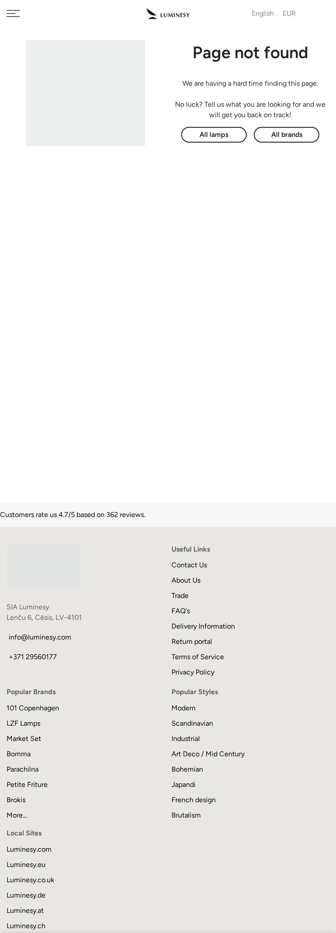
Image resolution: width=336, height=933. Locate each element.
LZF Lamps (23, 723)
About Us (186, 580)
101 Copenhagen (33, 708)
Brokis (16, 800)
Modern (184, 708)
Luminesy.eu (26, 864)
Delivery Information (203, 626)
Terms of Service (198, 657)
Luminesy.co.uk (30, 880)
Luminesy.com (29, 849)
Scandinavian (192, 723)
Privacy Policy (193, 672)
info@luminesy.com (40, 637)
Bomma (19, 754)
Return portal (192, 641)
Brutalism (186, 815)
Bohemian (187, 769)
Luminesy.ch (26, 926)
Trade (180, 595)
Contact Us (189, 565)
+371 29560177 (33, 657)
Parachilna (22, 769)
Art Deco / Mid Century (208, 754)
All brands (286, 134)
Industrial (186, 738)
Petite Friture (27, 784)
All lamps (214, 134)
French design (194, 800)
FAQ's (181, 611)
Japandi (184, 784)
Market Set (24, 738)
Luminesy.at (25, 910)
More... (17, 815)
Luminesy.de (26, 895)
